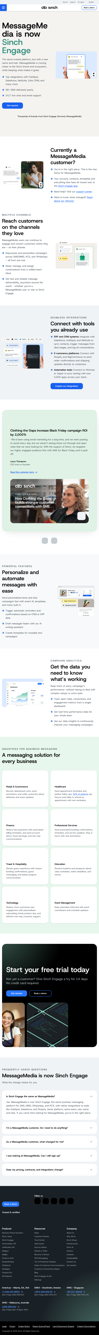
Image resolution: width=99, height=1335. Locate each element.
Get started (12, 105)
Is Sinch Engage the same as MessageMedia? (30, 1096)
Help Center (39, 1243)
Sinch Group (72, 1240)
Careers (70, 1251)
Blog (36, 1272)
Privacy (12, 1326)
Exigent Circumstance (86, 1326)
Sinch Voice (7, 1236)
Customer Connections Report (47, 1269)
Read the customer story (22, 472)
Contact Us (71, 1262)
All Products (7, 1276)
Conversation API (9, 1243)
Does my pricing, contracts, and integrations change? (34, 1169)
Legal (4, 1326)
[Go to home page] (49, 8)
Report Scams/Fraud (41, 1326)
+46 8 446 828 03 (43, 1291)
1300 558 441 (9, 1306)
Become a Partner (41, 1254)
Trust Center (39, 1240)
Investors (70, 1254)
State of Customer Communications (49, 1265)
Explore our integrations (66, 386)
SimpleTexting (8, 1262)
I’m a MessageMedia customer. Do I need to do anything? (37, 1127)
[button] (64, 2)
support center (84, 191)
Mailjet (4, 1254)
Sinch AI (70, 1247)
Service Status (40, 1247)
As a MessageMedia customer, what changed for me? (35, 1141)
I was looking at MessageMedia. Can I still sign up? (33, 1155)
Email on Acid (7, 1258)
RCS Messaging (41, 1258)
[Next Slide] (54, 541)
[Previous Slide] (45, 541)
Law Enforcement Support (63, 1326)
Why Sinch (71, 1236)
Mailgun (5, 1251)
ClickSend (6, 1265)
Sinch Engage (8, 1240)
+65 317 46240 (74, 1291)
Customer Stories (41, 1236)
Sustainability (72, 1258)
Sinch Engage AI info (43, 1276)
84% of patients (80, 794)
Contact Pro (7, 1272)
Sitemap (37, 1280)
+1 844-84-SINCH (11, 1291)
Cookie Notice (24, 1326)
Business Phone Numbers (12, 1233)
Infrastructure (72, 1243)
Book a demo (89, 7)
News (36, 1233)
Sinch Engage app (68, 186)
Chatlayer (6, 1269)
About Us (70, 1233)
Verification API (8, 1247)
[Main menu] (3, 7)
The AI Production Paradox (45, 1262)
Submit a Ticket (40, 1251)
